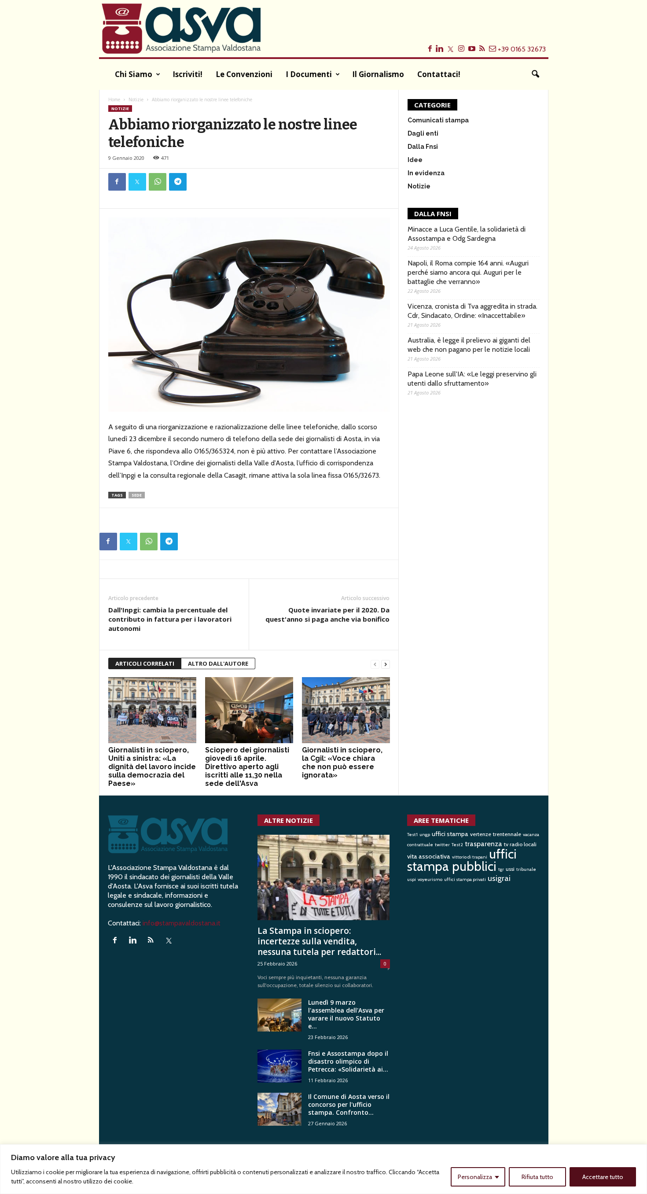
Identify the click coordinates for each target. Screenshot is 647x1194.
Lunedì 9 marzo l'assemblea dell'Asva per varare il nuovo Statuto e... (346, 1014)
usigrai (499, 878)
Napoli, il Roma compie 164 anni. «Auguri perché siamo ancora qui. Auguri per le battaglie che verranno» (468, 272)
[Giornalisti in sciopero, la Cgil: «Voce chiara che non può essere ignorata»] (346, 710)
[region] (323, 1169)
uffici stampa (450, 834)
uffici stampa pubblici (462, 860)
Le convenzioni (244, 74)
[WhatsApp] (157, 182)
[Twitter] (137, 182)
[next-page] (385, 663)
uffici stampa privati (465, 879)
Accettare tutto (602, 1177)
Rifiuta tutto (537, 1177)
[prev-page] (375, 663)
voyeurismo (430, 879)
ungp (424, 834)
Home (114, 99)
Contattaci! (438, 74)
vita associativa (428, 856)
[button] (535, 74)
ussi (510, 869)
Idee (415, 159)
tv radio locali (520, 844)
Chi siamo (133, 74)
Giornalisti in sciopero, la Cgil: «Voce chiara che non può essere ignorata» (342, 762)
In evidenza (426, 173)
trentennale (507, 834)
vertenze (480, 834)
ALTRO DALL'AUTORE (218, 663)
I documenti (309, 74)
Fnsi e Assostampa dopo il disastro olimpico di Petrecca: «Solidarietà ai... (348, 1061)
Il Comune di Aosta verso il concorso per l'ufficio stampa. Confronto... (349, 1104)
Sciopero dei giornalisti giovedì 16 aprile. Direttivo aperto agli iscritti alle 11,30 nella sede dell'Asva (247, 767)
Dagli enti (423, 133)
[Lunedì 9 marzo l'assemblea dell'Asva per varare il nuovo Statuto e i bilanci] (279, 1015)
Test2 (457, 845)
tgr (501, 869)
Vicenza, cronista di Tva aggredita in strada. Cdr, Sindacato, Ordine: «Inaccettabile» (472, 311)
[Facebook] (117, 182)
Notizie (136, 99)
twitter (442, 845)
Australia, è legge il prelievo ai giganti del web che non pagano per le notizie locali (469, 345)
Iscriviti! (187, 74)
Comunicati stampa (438, 120)
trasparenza (483, 843)
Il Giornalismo (378, 74)
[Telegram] (178, 182)
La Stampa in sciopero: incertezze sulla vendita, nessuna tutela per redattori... (319, 941)
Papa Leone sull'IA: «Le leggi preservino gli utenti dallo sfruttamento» (472, 378)
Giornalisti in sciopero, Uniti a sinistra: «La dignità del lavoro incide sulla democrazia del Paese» (152, 767)
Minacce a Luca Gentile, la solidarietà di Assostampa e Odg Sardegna (467, 234)
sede (137, 495)
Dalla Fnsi (423, 146)
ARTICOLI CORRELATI (144, 663)
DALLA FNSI (433, 213)
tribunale (526, 869)
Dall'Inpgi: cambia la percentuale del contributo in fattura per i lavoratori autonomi (170, 619)
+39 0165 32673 (522, 49)
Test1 (412, 834)
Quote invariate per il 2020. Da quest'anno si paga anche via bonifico (327, 614)
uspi (411, 879)
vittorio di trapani (469, 857)
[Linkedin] (135, 940)
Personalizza (475, 1177)
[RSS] (153, 940)
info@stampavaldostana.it (182, 923)
